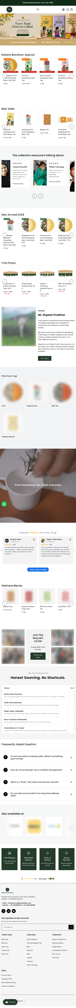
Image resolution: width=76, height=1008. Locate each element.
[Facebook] (3, 911)
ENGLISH (19, 1001)
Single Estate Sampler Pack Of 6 (28, 286)
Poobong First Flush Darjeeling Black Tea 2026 (46, 237)
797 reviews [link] (43, 879)
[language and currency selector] (63, 9)
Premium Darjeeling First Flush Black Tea (9, 132)
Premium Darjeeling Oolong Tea (65, 78)
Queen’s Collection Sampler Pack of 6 (46, 287)
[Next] (71, 76)
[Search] (67, 9)
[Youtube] (14, 911)
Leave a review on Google (38, 569)
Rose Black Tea (64, 606)
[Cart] (71, 9)
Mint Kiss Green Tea (46, 607)
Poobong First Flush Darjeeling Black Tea (28, 132)
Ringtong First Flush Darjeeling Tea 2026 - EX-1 (64, 237)
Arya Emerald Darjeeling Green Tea (46, 78)
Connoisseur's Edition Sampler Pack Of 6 (9, 286)
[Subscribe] (71, 927)
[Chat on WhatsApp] (4, 504)
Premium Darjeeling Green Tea (28, 78)
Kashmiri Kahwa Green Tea (28, 607)
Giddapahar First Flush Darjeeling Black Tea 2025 (10, 78)
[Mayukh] (15, 9)
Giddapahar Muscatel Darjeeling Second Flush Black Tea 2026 (9, 240)
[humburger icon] (38, 9)
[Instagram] (9, 911)
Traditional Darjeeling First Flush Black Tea (64, 132)
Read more (44, 559)
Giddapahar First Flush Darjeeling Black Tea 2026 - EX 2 (28, 239)
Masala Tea (44, 130)
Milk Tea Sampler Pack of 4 (65, 285)
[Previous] (4, 76)
